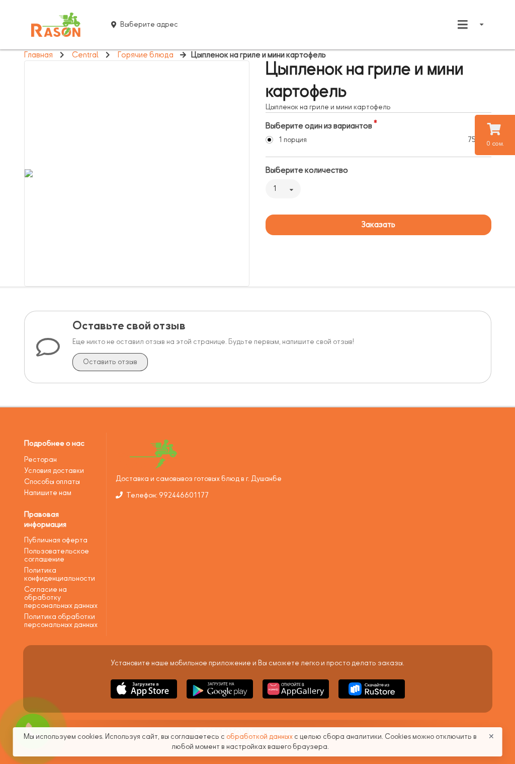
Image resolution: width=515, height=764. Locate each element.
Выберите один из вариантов (319, 125)
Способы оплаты (52, 481)
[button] (145, 700)
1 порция (293, 140)
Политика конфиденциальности (59, 574)
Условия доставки (54, 470)
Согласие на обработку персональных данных (61, 597)
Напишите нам (47, 493)
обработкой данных (260, 736)
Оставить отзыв (110, 362)
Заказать (378, 224)
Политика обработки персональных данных (61, 621)
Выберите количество (307, 170)
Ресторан (40, 459)
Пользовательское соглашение (56, 555)
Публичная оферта (56, 540)
